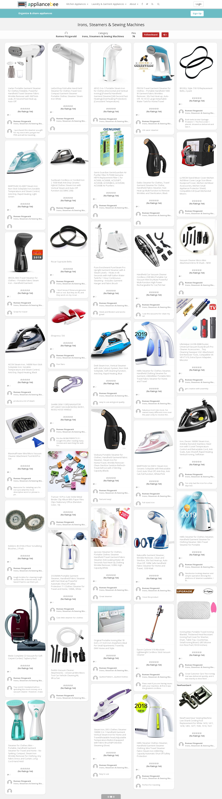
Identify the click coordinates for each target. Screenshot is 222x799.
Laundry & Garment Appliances (108, 4)
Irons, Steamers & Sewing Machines (30, 123)
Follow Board (150, 34)
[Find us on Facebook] (142, 4)
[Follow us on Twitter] (147, 4)
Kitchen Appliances (76, 4)
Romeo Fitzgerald (22, 121)
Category (103, 35)
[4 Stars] (27, 109)
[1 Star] (21, 109)
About (133, 4)
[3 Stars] (25, 109)
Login (199, 4)
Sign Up (197, 13)
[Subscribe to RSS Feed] (152, 4)
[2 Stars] (23, 109)
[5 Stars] (29, 109)
